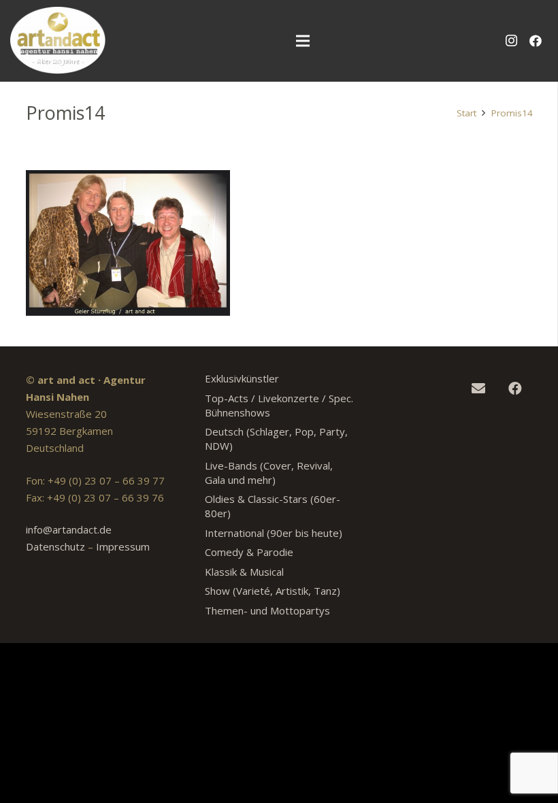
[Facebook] (535, 41)
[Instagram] (511, 41)
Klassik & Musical (244, 571)
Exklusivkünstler (242, 378)
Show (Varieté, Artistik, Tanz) (272, 590)
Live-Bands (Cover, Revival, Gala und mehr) (269, 473)
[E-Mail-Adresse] (478, 389)
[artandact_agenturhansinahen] (58, 41)
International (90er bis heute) (273, 533)
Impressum (123, 546)
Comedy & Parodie (249, 552)
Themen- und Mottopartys (267, 610)
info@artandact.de (69, 529)
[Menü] (303, 41)
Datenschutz (55, 546)
